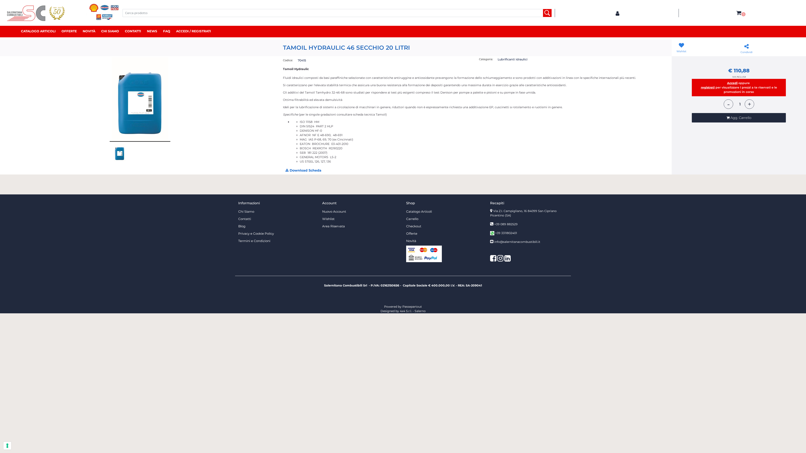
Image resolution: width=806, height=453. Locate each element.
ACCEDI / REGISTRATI (193, 31)
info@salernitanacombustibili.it (517, 242)
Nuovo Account (334, 211)
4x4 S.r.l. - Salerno (413, 311)
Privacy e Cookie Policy (256, 234)
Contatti (133, 31)
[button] (547, 13)
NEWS (152, 31)
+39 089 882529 (506, 224)
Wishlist (328, 219)
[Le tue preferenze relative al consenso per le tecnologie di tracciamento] (7, 446)
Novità (89, 31)
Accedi (732, 83)
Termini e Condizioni (254, 241)
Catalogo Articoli (38, 31)
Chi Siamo (110, 31)
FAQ (166, 31)
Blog (241, 226)
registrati (708, 87)
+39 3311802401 (506, 233)
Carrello (412, 219)
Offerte (69, 31)
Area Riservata (333, 226)
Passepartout (412, 307)
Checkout (413, 226)
